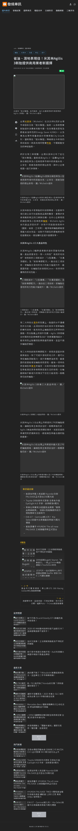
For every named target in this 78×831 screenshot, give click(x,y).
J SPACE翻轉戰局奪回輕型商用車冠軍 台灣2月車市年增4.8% (45, 716)
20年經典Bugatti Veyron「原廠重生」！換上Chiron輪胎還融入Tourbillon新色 (49, 562)
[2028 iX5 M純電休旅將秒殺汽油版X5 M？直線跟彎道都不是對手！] (20, 631)
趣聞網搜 (60, 10)
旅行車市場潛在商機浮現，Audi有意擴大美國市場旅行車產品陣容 (45, 653)
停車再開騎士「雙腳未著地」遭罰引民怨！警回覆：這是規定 (44, 726)
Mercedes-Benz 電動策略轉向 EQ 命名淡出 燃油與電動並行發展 (45, 705)
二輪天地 (70, 10)
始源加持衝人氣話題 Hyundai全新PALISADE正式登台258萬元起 (42, 495)
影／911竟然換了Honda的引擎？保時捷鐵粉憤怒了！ (45, 684)
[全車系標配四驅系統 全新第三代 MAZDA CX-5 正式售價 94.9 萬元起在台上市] (20, 752)
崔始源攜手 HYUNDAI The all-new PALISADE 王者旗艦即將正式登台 (42, 528)
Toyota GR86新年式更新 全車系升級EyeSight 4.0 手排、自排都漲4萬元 (43, 502)
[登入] (70, 4)
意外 (43, 52)
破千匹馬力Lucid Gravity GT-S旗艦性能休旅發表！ (45, 619)
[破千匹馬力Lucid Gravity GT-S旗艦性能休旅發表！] (20, 621)
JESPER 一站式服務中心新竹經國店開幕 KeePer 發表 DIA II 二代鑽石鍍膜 (49, 573)
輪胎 (16, 52)
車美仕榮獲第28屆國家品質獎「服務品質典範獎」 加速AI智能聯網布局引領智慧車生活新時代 (43, 510)
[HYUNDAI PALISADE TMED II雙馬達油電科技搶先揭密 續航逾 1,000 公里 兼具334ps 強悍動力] (20, 794)
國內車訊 (6, 10)
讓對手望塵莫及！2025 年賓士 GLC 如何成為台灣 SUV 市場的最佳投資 (45, 695)
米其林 (23, 52)
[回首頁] (14, 4)
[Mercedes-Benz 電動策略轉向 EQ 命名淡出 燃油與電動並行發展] (20, 707)
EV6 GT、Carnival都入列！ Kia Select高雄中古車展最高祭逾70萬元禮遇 (43, 519)
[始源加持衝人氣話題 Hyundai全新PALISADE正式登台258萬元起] (20, 773)
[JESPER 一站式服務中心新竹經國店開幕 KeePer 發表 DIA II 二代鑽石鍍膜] (28, 573)
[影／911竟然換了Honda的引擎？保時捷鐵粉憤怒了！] (20, 686)
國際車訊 (27, 10)
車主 (36, 52)
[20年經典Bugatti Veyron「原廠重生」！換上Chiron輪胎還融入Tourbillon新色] (28, 563)
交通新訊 (49, 10)
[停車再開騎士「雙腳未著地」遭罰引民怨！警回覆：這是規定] (20, 728)
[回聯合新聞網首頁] (5, 4)
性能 (30, 52)
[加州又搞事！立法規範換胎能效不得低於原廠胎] (28, 552)
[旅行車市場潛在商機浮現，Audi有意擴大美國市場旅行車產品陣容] (20, 655)
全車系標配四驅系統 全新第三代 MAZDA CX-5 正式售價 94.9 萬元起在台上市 (45, 750)
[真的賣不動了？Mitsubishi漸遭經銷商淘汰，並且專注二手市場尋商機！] (20, 675)
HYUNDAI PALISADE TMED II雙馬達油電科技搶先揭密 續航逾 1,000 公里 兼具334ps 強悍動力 (45, 794)
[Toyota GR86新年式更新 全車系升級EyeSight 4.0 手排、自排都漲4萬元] (20, 763)
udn (15, 48)
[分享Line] (16, 128)
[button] (74, 4)
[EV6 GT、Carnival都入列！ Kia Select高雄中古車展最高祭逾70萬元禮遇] (20, 805)
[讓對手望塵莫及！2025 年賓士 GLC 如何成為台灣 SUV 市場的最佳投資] (20, 697)
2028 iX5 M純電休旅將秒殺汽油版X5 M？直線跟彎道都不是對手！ (45, 629)
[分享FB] (16, 122)
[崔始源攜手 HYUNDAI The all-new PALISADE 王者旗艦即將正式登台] (20, 784)
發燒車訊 (21, 48)
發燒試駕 (17, 10)
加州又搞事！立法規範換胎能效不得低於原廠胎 (49, 550)
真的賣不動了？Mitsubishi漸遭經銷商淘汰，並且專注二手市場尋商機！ (45, 673)
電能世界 (38, 10)
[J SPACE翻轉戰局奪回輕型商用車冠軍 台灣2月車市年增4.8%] (20, 718)
